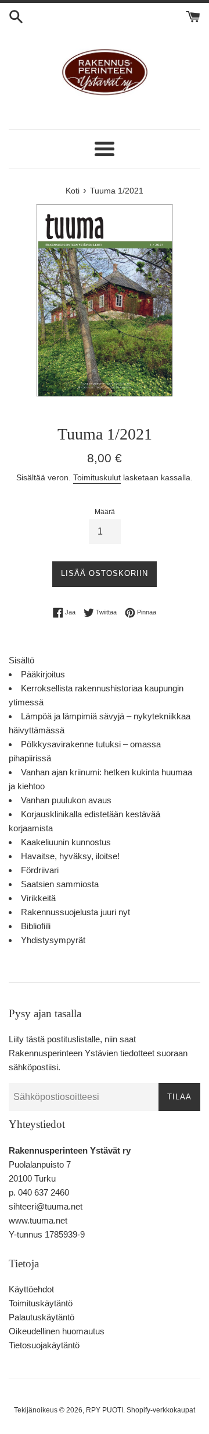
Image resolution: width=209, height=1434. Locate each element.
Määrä (105, 512)
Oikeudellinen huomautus (57, 1331)
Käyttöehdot (31, 1289)
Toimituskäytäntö (41, 1303)
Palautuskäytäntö (41, 1317)
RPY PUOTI (104, 1410)
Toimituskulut (97, 477)
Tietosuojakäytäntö (44, 1345)
